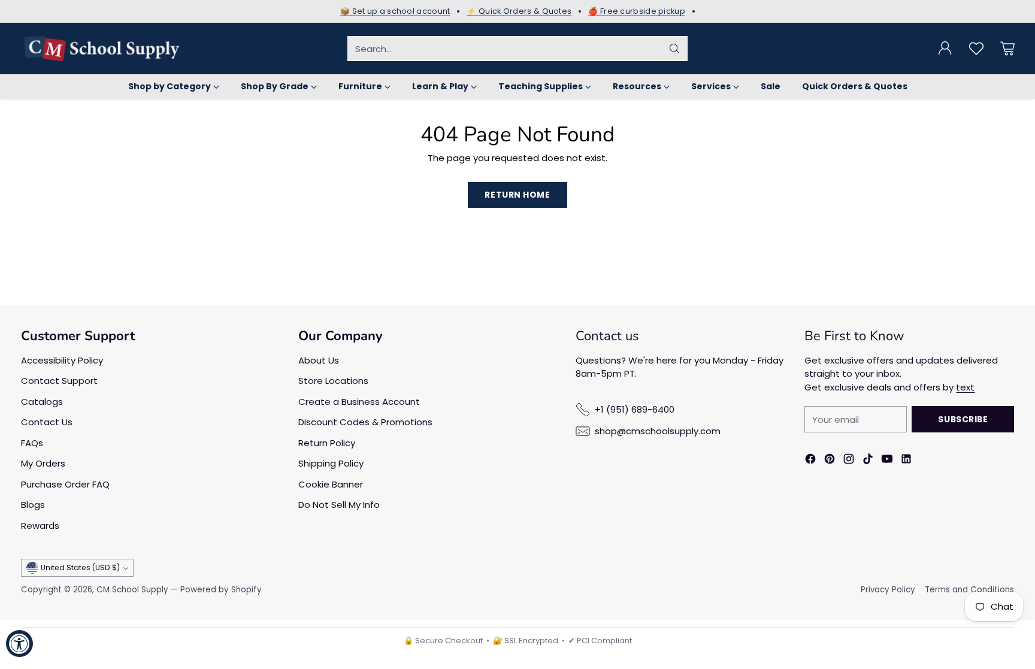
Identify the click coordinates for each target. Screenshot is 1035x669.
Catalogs (42, 401)
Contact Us (46, 422)
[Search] (674, 48)
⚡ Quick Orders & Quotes (519, 11)
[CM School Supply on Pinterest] (829, 461)
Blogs (33, 504)
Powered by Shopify (221, 589)
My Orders (43, 463)
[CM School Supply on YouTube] (887, 461)
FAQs (32, 443)
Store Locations (333, 380)
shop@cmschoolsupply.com (658, 431)
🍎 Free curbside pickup (636, 11)
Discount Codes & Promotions (365, 422)
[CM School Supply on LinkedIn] (906, 461)
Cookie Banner (330, 484)
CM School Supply (132, 589)
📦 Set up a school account (395, 11)
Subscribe (963, 419)
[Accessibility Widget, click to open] (19, 643)
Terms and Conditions (969, 589)
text (965, 387)
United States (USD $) (80, 567)
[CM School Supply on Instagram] (849, 461)
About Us (318, 360)
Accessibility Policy (62, 360)
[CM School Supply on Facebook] (810, 461)
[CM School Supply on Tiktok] (868, 461)
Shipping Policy (331, 463)
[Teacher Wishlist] (976, 48)
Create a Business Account (359, 401)
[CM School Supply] (102, 48)
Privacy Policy (888, 589)
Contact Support (59, 380)
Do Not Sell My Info (339, 504)
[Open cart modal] (1007, 48)
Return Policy (326, 443)
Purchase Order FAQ (65, 484)
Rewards (40, 525)
